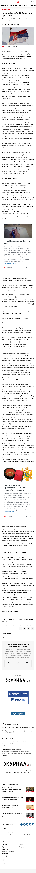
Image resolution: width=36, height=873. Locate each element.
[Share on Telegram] (28, 628)
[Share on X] (8, 24)
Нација (20, 619)
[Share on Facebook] (5, 24)
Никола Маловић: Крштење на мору (11, 739)
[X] (18, 663)
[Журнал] (18, 2)
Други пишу (5, 9)
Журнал (3, 18)
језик (10, 619)
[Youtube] (27, 663)
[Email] (11, 24)
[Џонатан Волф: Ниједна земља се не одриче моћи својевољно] (30, 799)
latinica (11, 637)
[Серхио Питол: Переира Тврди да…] (30, 815)
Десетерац (29, 817)
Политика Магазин (12, 611)
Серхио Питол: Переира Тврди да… (12, 813)
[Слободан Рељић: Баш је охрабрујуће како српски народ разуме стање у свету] (30, 789)
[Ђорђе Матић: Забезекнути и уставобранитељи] (30, 807)
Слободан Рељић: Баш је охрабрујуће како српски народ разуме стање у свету (11, 789)
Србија (4, 621)
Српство (8, 621)
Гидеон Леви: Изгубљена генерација (11, 749)
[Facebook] (8, 663)
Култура (15, 619)
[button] (3, 2)
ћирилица (5, 637)
